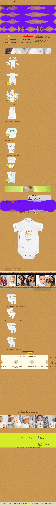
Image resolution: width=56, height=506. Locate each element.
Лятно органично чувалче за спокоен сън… (12, 121)
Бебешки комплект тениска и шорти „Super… (12, 170)
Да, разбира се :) (28, 504)
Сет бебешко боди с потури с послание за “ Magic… (13, 320)
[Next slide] (46, 362)
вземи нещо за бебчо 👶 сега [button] (28, 352)
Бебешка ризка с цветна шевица (10, 140)
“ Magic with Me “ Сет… (9, 70)
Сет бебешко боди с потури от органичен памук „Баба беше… (15, 306)
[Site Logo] (6, 0)
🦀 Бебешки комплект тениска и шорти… (12, 155)
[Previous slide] (2, 362)
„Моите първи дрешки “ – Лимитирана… (12, 104)
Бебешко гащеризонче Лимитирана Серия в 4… (13, 87)
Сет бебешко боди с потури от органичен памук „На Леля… (15, 349)
